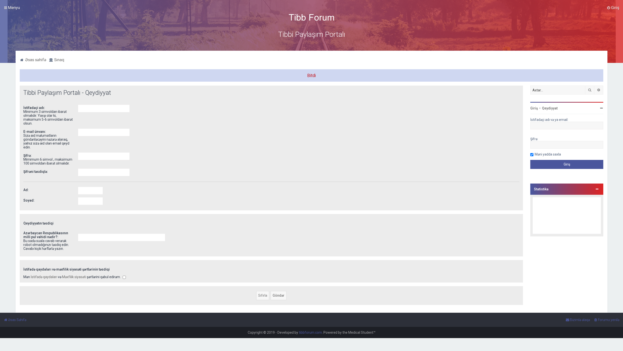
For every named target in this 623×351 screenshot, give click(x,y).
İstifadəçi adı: (34, 108)
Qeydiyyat (550, 108)
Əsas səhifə (35, 59)
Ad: (26, 190)
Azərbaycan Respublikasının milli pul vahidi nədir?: (45, 235)
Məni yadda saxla (548, 154)
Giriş (534, 108)
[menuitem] (613, 7)
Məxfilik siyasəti (74, 277)
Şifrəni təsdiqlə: (35, 172)
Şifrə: (27, 155)
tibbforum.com (310, 332)
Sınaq (58, 59)
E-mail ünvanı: (34, 132)
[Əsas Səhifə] (311, 17)
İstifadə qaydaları (44, 277)
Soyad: (29, 200)
